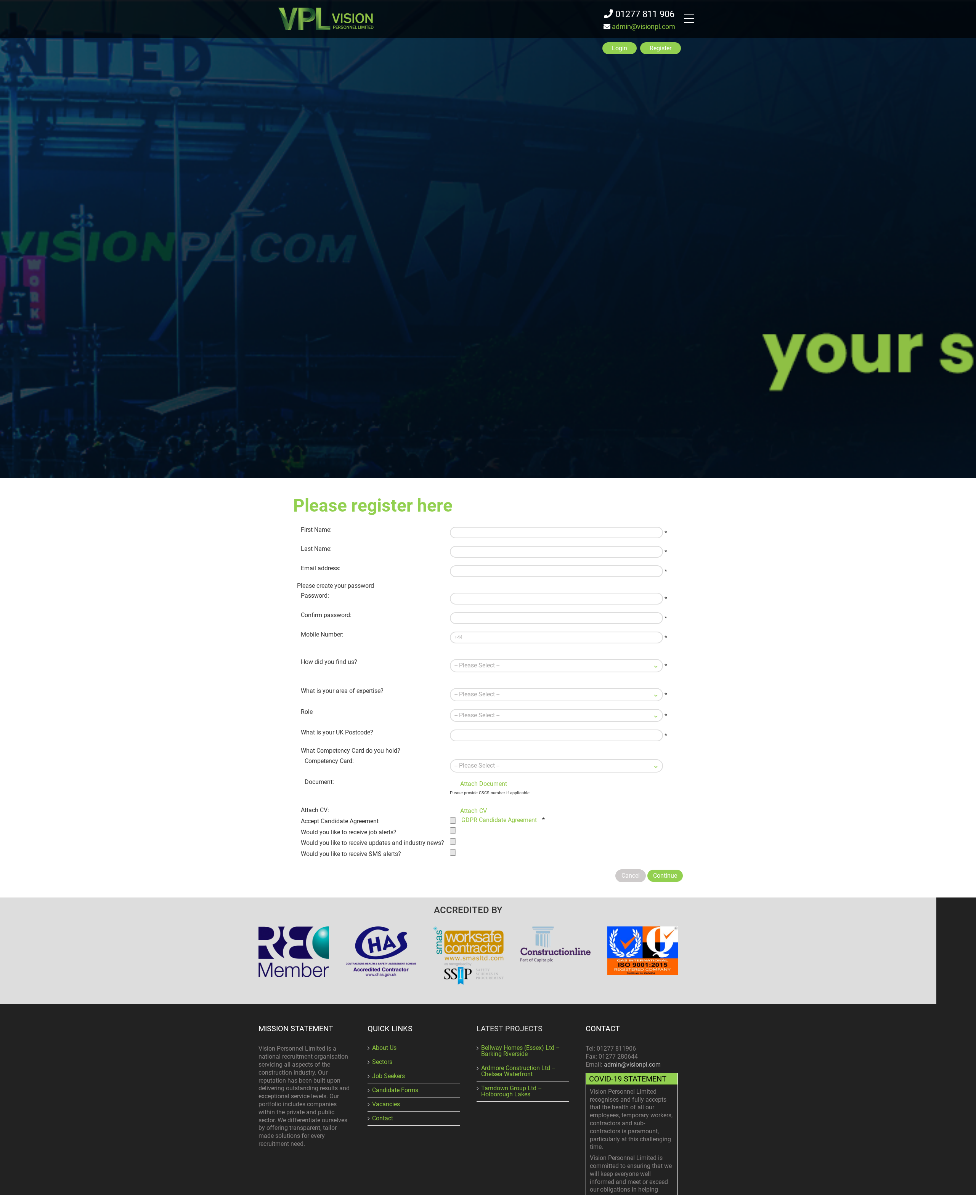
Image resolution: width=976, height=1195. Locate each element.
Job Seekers (388, 1076)
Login (619, 48)
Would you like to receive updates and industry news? (372, 842)
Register (660, 48)
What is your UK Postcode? (337, 732)
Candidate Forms (395, 1090)
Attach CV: (315, 810)
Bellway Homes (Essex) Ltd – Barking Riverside (520, 1050)
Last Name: (316, 548)
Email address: (320, 568)
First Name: (316, 529)
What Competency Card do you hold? (350, 750)
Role (307, 711)
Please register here (373, 505)
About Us (384, 1047)
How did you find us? (329, 661)
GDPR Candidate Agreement (499, 820)
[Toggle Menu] (690, 19)
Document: (319, 781)
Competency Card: (329, 761)
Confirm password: (326, 615)
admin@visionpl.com (643, 26)
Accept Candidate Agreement (340, 821)
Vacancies (386, 1104)
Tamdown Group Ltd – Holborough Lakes (511, 1091)
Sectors (382, 1061)
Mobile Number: (322, 634)
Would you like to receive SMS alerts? (351, 853)
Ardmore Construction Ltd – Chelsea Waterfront (518, 1071)
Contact (382, 1118)
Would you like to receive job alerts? (348, 832)
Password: (315, 595)
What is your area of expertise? (342, 690)
